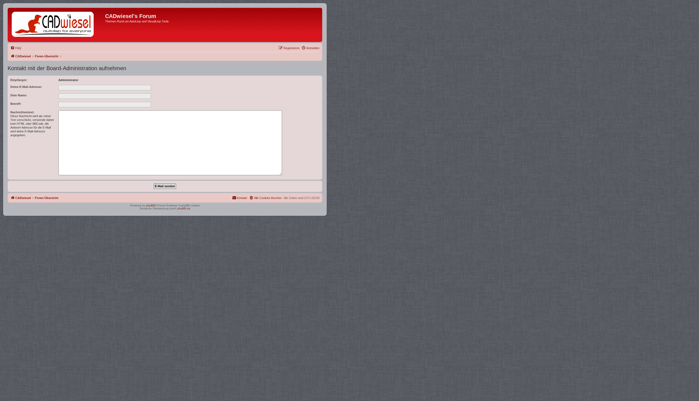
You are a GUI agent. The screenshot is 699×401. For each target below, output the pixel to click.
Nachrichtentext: (22, 112)
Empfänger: (18, 80)
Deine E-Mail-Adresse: (26, 86)
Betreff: (15, 103)
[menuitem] (15, 48)
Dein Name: (18, 95)
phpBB (150, 205)
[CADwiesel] (57, 25)
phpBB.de (183, 208)
